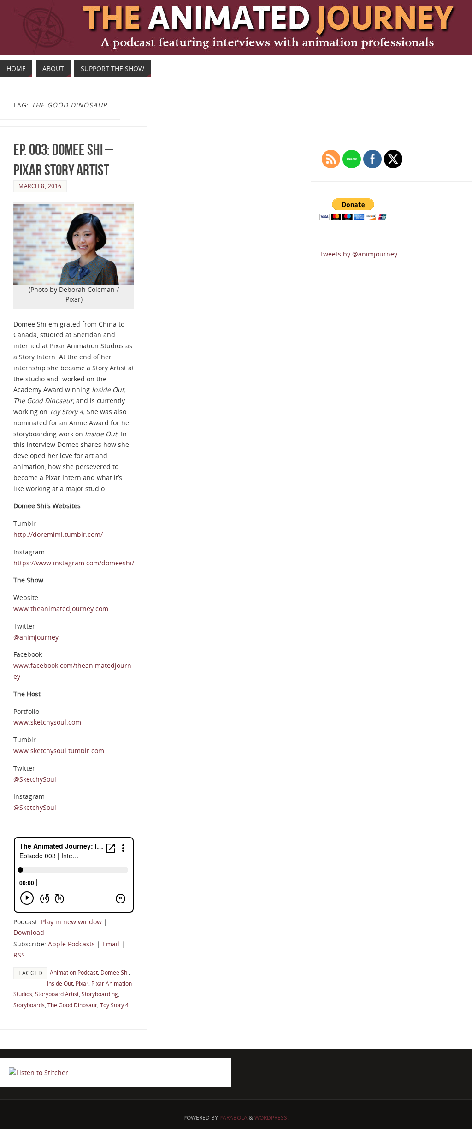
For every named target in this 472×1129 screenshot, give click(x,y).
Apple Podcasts (71, 943)
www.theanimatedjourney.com (60, 608)
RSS (19, 955)
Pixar (82, 983)
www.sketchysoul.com (47, 722)
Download (28, 932)
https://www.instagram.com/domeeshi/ (73, 563)
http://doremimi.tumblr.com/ (58, 534)
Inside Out (60, 983)
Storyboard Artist (57, 994)
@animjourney (36, 637)
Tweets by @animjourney (358, 254)
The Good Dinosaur (72, 1005)
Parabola (233, 1118)
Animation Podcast (74, 972)
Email (110, 943)
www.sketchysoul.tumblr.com (58, 750)
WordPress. (271, 1118)
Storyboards (29, 1005)
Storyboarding (100, 994)
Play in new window (71, 921)
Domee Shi (114, 972)
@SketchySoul (34, 779)
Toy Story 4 (114, 1005)
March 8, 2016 (40, 186)
